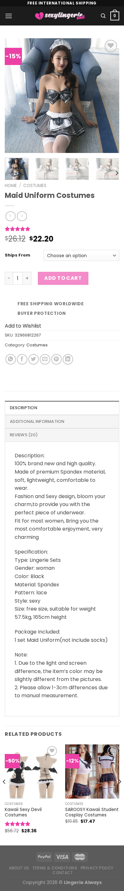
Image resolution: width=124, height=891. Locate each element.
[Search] (103, 16)
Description (23, 407)
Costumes (34, 186)
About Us (19, 868)
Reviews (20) (24, 435)
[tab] (62, 407)
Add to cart (63, 278)
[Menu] (8, 16)
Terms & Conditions (55, 868)
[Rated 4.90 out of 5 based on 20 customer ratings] (62, 228)
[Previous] (15, 95)
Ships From (17, 255)
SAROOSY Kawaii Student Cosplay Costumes (92, 812)
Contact (62, 872)
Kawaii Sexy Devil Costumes (23, 812)
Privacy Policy (97, 868)
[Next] (109, 95)
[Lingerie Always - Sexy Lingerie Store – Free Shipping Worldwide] (60, 15)
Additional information (37, 421)
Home (11, 186)
